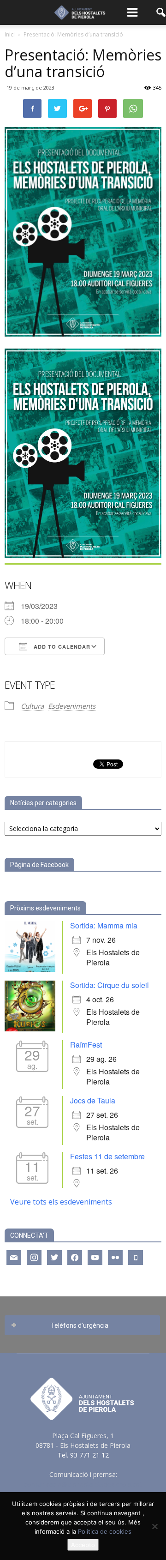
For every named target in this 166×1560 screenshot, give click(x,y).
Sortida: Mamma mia (103, 925)
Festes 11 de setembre (107, 1156)
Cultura (32, 706)
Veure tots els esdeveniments (61, 1202)
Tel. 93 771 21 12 (83, 1455)
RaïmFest (86, 1044)
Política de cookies (104, 1531)
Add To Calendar (61, 646)
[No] (154, 1526)
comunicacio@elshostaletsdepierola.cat (83, 1484)
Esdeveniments (71, 706)
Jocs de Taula (92, 1100)
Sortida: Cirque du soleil (109, 985)
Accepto (83, 1544)
